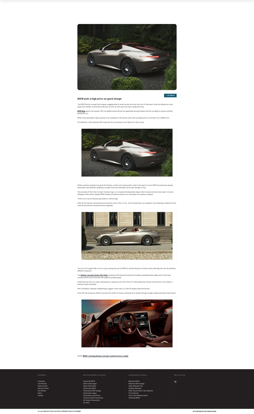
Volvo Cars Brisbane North (138, 395)
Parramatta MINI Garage (92, 391)
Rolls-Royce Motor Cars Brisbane (140, 391)
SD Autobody (133, 393)
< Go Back (170, 95)
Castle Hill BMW (89, 381)
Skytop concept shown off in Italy (94, 275)
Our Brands (42, 391)
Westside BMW (134, 398)
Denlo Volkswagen (90, 384)
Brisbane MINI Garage (136, 384)
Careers (40, 395)
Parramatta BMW (89, 388)
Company (41, 381)
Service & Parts (43, 388)
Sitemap (78, 411)
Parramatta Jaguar (90, 393)
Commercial (42, 384)
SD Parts (86, 403)
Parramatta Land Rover (91, 395)
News (40, 393)
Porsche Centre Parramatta (93, 398)
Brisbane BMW (133, 381)
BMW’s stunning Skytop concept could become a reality (105, 356)
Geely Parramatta (89, 386)
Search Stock (42, 386)
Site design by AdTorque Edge (204, 411)
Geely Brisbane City (135, 386)
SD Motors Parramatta (91, 400)
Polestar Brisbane (134, 388)
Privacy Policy (68, 411)
